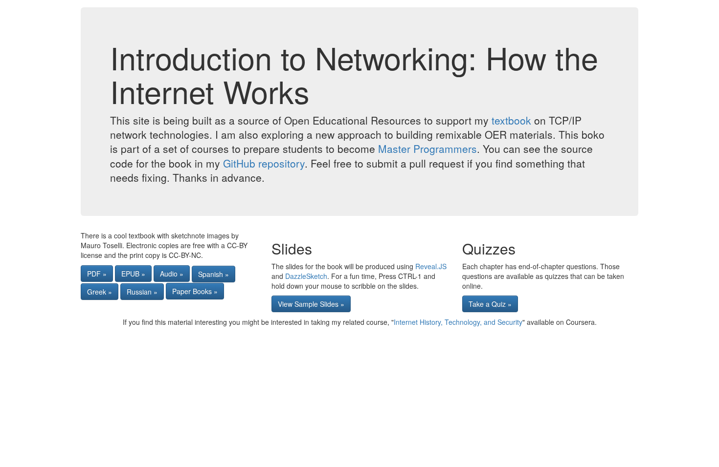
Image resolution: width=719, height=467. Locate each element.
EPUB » (133, 273)
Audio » (171, 273)
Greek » (99, 292)
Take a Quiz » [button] (490, 304)
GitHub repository (264, 163)
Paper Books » (195, 291)
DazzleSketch (306, 276)
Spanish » (213, 274)
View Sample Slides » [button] (311, 304)
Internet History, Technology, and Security (458, 322)
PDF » (97, 273)
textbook (511, 120)
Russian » (142, 292)
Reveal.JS (431, 266)
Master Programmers (427, 148)
